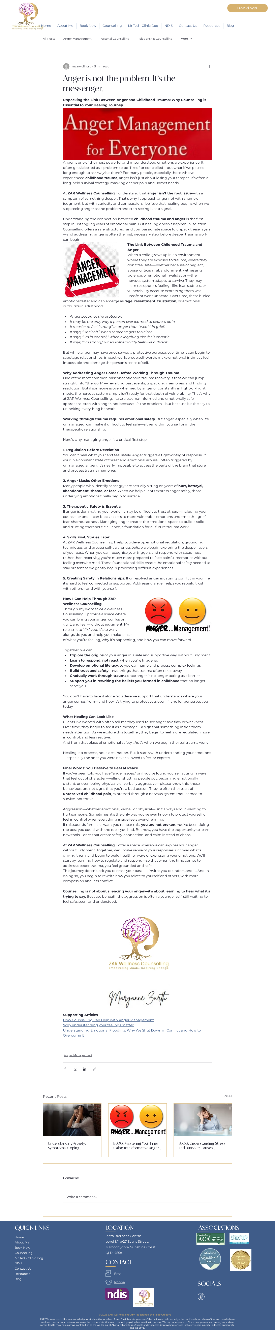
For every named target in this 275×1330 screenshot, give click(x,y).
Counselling (23, 1253)
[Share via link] (94, 1069)
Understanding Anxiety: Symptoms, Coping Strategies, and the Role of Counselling (69, 1145)
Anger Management (77, 38)
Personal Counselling (114, 38)
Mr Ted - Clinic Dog (29, 1258)
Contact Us (23, 1268)
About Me (22, 1242)
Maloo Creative (162, 1314)
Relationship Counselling (155, 38)
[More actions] (209, 66)
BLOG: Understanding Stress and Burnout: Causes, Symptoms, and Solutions (202, 1145)
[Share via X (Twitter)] (75, 1069)
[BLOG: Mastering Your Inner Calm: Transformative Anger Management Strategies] (138, 1120)
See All (227, 1096)
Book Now (22, 1247)
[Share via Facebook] (65, 1069)
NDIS (18, 1263)
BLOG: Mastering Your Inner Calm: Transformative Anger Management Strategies (136, 1145)
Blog (18, 1279)
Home (19, 1237)
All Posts (49, 38)
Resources (22, 1274)
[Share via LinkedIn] (85, 1069)
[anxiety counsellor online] (72, 1120)
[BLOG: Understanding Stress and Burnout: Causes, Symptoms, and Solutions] (203, 1120)
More (184, 38)
